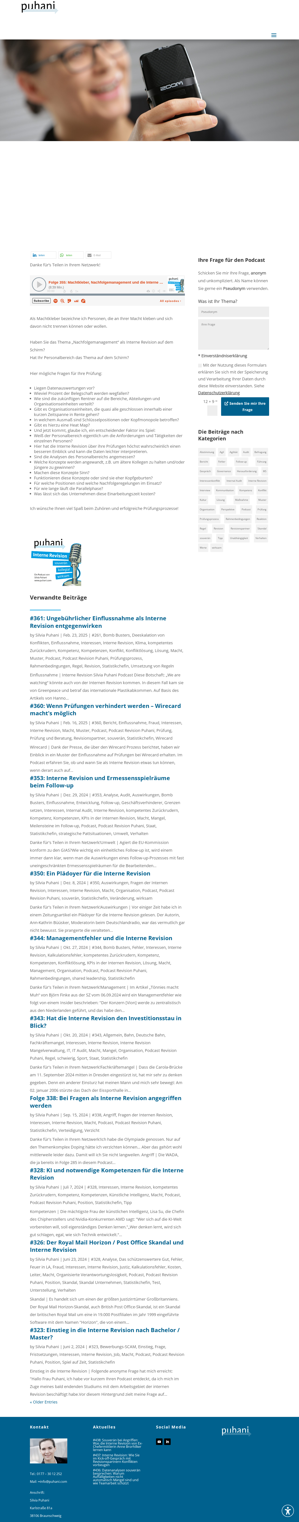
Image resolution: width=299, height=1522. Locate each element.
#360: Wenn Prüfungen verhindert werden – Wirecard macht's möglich (105, 709)
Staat (151, 825)
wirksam (144, 898)
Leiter (35, 1274)
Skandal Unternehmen (100, 1282)
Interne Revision (207, 231)
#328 (92, 1187)
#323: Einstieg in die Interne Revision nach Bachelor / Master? (105, 1333)
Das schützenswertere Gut (144, 1259)
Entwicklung (87, 802)
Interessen (180, 231)
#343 (96, 1035)
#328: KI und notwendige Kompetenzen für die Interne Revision (107, 1173)
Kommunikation (225, 490)
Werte (203, 547)
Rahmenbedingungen (50, 666)
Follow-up (110, 802)
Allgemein (112, 1035)
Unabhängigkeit (239, 538)
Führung (261, 461)
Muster (36, 658)
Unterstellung (43, 1290)
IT (68, 1050)
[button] (274, 35)
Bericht (110, 722)
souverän (116, 738)
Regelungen (237, 239)
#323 (93, 1346)
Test (156, 1282)
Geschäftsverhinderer (141, 802)
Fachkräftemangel (47, 1042)
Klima (140, 643)
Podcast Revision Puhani (172, 239)
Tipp (128, 1202)
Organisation (118, 239)
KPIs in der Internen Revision (108, 818)
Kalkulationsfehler (65, 955)
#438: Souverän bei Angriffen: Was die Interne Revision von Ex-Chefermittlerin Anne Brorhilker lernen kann (117, 1445)
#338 (96, 1115)
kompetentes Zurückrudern (152, 810)
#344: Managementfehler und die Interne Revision (101, 938)
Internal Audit (79, 810)
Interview (205, 490)
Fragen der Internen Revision (141, 231)
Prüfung (163, 730)
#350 (94, 882)
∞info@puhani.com (52, 1481)
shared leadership (89, 978)
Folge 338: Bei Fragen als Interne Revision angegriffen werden (105, 1101)
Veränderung (122, 898)
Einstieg (145, 1346)
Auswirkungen (145, 795)
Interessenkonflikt (210, 480)
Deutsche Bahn (150, 1035)
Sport (82, 1058)
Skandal (69, 1282)
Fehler (138, 947)
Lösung (161, 650)
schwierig (66, 1058)
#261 (96, 635)
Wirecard (164, 738)
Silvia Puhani (47, 635)
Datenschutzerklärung (219, 392)
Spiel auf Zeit (82, 246)
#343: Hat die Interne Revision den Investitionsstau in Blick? (105, 1021)
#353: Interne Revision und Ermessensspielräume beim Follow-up (100, 781)
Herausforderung (247, 471)
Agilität (234, 452)
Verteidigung (70, 1130)
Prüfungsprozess (126, 658)
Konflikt (116, 650)
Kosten (231, 231)
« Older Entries (44, 1402)
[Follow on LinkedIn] (167, 1441)
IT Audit (79, 1050)
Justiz (125, 1267)
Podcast (139, 239)
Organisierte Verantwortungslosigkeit (91, 1274)
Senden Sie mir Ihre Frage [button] (247, 406)
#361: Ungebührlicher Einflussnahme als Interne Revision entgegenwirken (98, 621)
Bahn (129, 1035)
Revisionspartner (89, 738)
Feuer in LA (40, 1267)
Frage (160, 1346)
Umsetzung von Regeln (152, 666)
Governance (224, 471)
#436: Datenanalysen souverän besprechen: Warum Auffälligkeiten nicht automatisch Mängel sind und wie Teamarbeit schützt (116, 1476)
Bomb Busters (98, 231)
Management (91, 239)
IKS (264, 471)
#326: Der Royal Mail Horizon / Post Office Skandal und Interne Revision (107, 1245)
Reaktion (261, 519)
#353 (96, 795)
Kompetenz (68, 650)
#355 (62, 231)
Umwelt (120, 833)
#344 (96, 947)
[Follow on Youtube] (159, 1441)
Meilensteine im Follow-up (54, 825)
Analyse (76, 231)
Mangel (158, 818)
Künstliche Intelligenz (129, 1195)
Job (117, 1354)
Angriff (109, 1115)
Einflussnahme (65, 643)
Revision (92, 666)
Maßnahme (241, 500)
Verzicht (91, 1130)
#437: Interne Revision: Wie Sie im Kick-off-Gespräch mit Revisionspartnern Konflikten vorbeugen (116, 1460)
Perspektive (228, 509)
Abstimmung (207, 452)
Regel (219, 239)
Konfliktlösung (139, 650)
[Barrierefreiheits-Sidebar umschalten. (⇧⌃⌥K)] (288, 1511)
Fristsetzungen (43, 1354)
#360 (96, 722)
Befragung (260, 452)
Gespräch (205, 471)
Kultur (203, 500)
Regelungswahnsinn (49, 246)
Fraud (153, 722)
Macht (70, 239)
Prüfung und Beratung (51, 738)
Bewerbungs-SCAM (118, 1346)
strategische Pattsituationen (85, 833)
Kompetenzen (94, 650)
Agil (222, 452)
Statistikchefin (109, 246)
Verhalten (139, 833)
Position (204, 239)
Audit (125, 795)
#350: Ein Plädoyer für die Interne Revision (90, 873)
